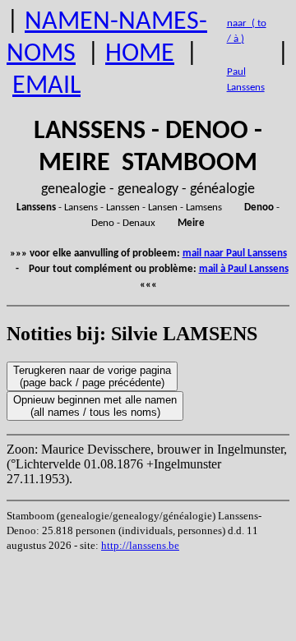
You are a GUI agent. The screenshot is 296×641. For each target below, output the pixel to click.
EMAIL (46, 86)
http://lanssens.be (140, 545)
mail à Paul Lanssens (244, 269)
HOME (139, 54)
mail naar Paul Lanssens (235, 253)
